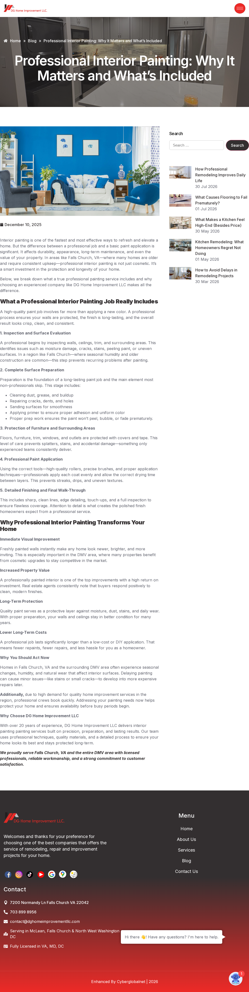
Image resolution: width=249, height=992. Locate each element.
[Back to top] (242, 983)
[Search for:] (196, 145)
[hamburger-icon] (239, 8)
